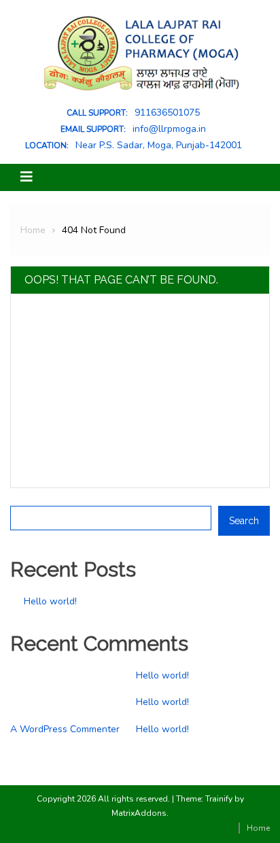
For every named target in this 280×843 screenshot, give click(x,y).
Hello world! (50, 601)
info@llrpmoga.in (169, 129)
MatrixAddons (139, 813)
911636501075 (167, 113)
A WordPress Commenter (65, 729)
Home (258, 828)
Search (25, 496)
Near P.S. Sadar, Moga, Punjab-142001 (158, 145)
